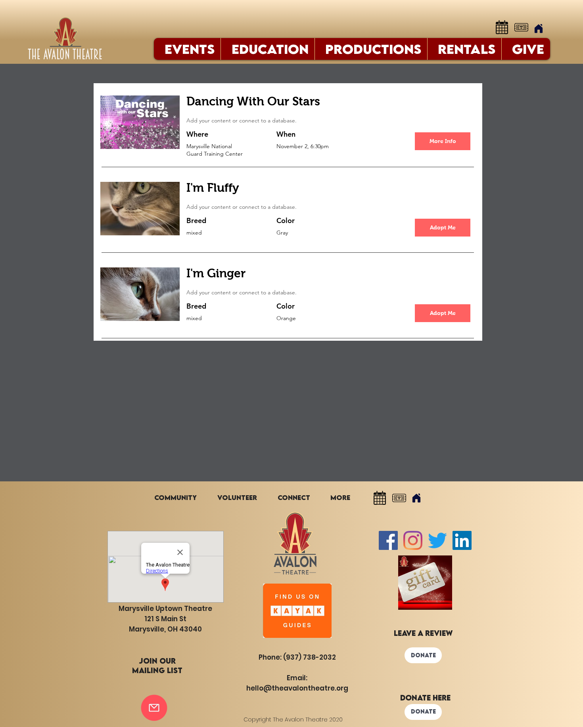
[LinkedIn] (462, 540)
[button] (442, 228)
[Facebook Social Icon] (388, 540)
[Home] (538, 28)
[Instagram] (412, 540)
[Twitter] (437, 540)
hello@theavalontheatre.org (297, 688)
